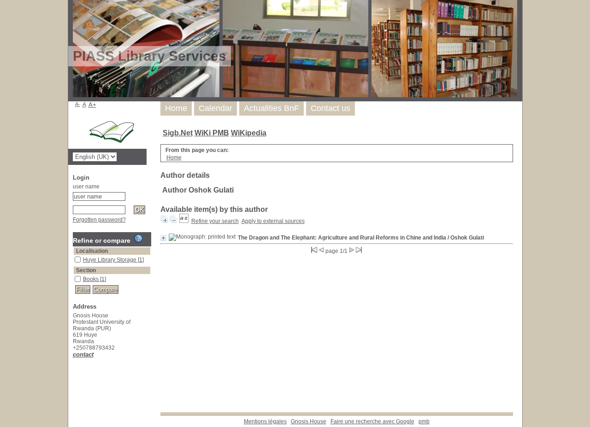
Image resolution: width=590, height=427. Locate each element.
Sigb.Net (178, 133)
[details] (163, 238)
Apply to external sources (273, 221)
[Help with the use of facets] (138, 238)
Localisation (92, 251)
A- (77, 104)
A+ (92, 104)
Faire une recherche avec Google (372, 421)
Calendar (215, 108)
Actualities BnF (271, 108)
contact (83, 354)
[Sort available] (184, 221)
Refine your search (215, 221)
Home (176, 108)
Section (86, 270)
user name (86, 186)
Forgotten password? (99, 219)
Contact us (330, 108)
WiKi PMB (212, 133)
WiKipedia (248, 133)
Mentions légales (265, 421)
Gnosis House (308, 421)
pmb (424, 421)
